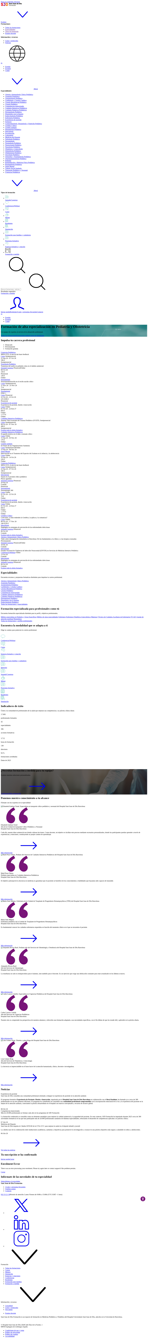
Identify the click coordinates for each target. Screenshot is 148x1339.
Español (8, 69)
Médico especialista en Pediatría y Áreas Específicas (19, 617)
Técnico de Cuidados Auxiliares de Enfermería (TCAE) (117, 617)
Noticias (8, 43)
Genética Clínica (11, 126)
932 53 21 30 (5, 1194)
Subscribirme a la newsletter (10, 1181)
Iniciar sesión (5, 312)
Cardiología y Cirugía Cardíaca (16, 100)
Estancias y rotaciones (12, 1276)
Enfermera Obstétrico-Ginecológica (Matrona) (82, 617)
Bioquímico (18, 619)
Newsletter (9, 1310)
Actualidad (9, 1306)
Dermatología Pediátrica (13, 112)
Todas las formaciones (12, 27)
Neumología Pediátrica (13, 143)
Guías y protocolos (11, 41)
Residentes (9, 1280)
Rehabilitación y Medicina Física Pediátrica (20, 162)
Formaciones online (22, 336)
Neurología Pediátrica (12, 147)
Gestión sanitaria (11, 127)
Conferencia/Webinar (8, 552)
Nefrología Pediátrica (12, 139)
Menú (35, 89)
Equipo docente (10, 33)
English (7, 67)
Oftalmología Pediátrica (13, 153)
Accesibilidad (10, 1336)
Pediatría (8, 160)
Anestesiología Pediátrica (13, 98)
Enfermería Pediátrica (12, 118)
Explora (3, 22)
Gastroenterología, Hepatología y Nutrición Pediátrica (23, 124)
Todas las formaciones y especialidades (14, 604)
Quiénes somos (10, 1189)
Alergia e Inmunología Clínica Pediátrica (19, 94)
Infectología (9, 131)
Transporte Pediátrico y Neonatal (16, 170)
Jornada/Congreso (7, 368)
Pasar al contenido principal (10, 2)
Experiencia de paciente (13, 120)
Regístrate (13, 312)
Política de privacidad (12, 1332)
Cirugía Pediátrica (11, 104)
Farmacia (8, 122)
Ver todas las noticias (8, 1150)
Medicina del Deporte (12, 137)
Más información (15, 793)
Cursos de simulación (36, 336)
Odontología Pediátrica (13, 151)
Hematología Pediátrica (13, 129)
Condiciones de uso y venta (14, 1330)
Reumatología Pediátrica (13, 164)
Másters (8, 1272)
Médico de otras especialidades (47, 617)
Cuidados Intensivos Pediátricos (16, 108)
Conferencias (9, 1278)
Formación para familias (13, 1282)
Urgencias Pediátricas (12, 172)
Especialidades (10, 29)
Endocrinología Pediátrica (14, 116)
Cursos (7, 1270)
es (1, 63)
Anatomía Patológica (12, 96)
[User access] (17, 310)
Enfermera (62, 617)
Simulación (9, 1274)
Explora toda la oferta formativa (12, 430)
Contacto (40, 312)
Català (7, 70)
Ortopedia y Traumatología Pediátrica (18, 157)
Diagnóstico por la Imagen (14, 114)
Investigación (9, 133)
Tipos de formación (11, 31)
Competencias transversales (14, 106)
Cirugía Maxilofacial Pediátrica (15, 102)
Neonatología (9, 141)
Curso (3, 356)
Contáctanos (5, 793)
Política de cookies (11, 1334)
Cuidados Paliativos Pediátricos (16, 110)
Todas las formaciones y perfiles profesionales (16, 621)
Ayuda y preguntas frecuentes (27, 312)
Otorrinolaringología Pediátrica (15, 159)
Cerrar (12, 1159)
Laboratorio (9, 135)
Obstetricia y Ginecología (14, 149)
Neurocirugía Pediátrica (13, 145)
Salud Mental (9, 166)
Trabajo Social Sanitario (13, 168)
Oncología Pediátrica (12, 155)
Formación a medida (12, 254)
